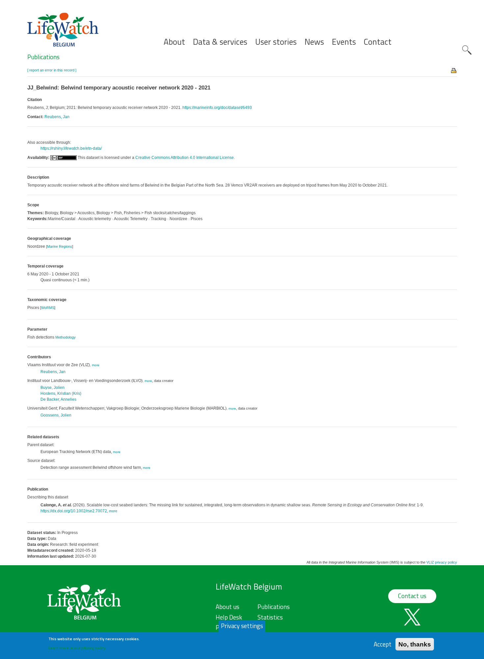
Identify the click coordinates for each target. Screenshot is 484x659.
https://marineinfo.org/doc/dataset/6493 (217, 107)
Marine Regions (59, 246)
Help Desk (229, 617)
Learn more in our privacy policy (76, 648)
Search (466, 50)
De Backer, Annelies (58, 399)
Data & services (220, 42)
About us (227, 606)
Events (344, 42)
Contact (377, 42)
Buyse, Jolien (52, 387)
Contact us (412, 595)
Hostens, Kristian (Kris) (60, 393)
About (174, 42)
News (314, 42)
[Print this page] (454, 70)
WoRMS (47, 308)
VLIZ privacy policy (441, 562)
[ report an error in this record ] (51, 70)
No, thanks (414, 644)
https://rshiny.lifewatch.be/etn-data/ (71, 148)
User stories (276, 42)
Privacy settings (242, 625)
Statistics (270, 617)
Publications (43, 57)
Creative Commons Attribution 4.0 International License (184, 157)
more (95, 365)
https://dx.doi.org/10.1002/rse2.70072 (73, 511)
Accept (382, 644)
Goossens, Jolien (55, 415)
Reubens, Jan (56, 116)
